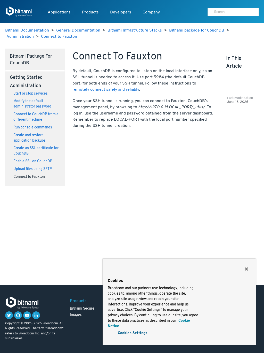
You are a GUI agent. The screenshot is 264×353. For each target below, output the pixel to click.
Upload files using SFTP (32, 169)
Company (151, 12)
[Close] (246, 269)
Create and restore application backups (29, 138)
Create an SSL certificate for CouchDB (36, 151)
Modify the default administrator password (32, 104)
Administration (20, 36)
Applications (59, 12)
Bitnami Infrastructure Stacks (135, 30)
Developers (120, 12)
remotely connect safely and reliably (105, 89)
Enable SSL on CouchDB (32, 161)
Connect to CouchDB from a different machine (35, 117)
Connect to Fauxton (59, 36)
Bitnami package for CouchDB (196, 30)
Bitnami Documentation (27, 30)
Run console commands (32, 127)
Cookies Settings (132, 333)
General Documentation (78, 30)
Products (90, 12)
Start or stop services (30, 93)
